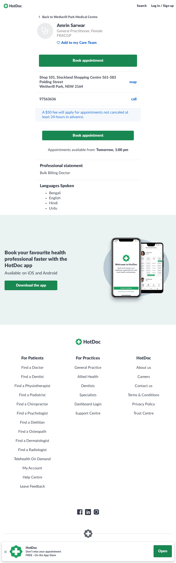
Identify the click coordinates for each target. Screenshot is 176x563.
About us (143, 367)
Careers (144, 377)
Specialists (88, 395)
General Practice (87, 367)
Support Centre (87, 413)
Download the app (31, 285)
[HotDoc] (12, 6)
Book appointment (88, 60)
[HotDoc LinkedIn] (88, 512)
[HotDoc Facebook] (80, 512)
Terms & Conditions (143, 395)
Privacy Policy (143, 404)
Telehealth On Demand (32, 459)
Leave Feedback (32, 486)
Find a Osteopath (32, 431)
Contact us (143, 386)
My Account (32, 468)
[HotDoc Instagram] (96, 512)
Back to (69, 17)
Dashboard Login (88, 404)
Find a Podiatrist (32, 395)
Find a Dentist (32, 377)
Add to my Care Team (79, 43)
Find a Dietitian (32, 422)
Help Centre (32, 477)
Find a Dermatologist (32, 441)
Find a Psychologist (32, 413)
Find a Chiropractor (32, 404)
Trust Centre (144, 413)
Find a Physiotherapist (32, 386)
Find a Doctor (32, 367)
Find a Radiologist (32, 450)
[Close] (5, 551)
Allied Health (87, 377)
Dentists (88, 386)
